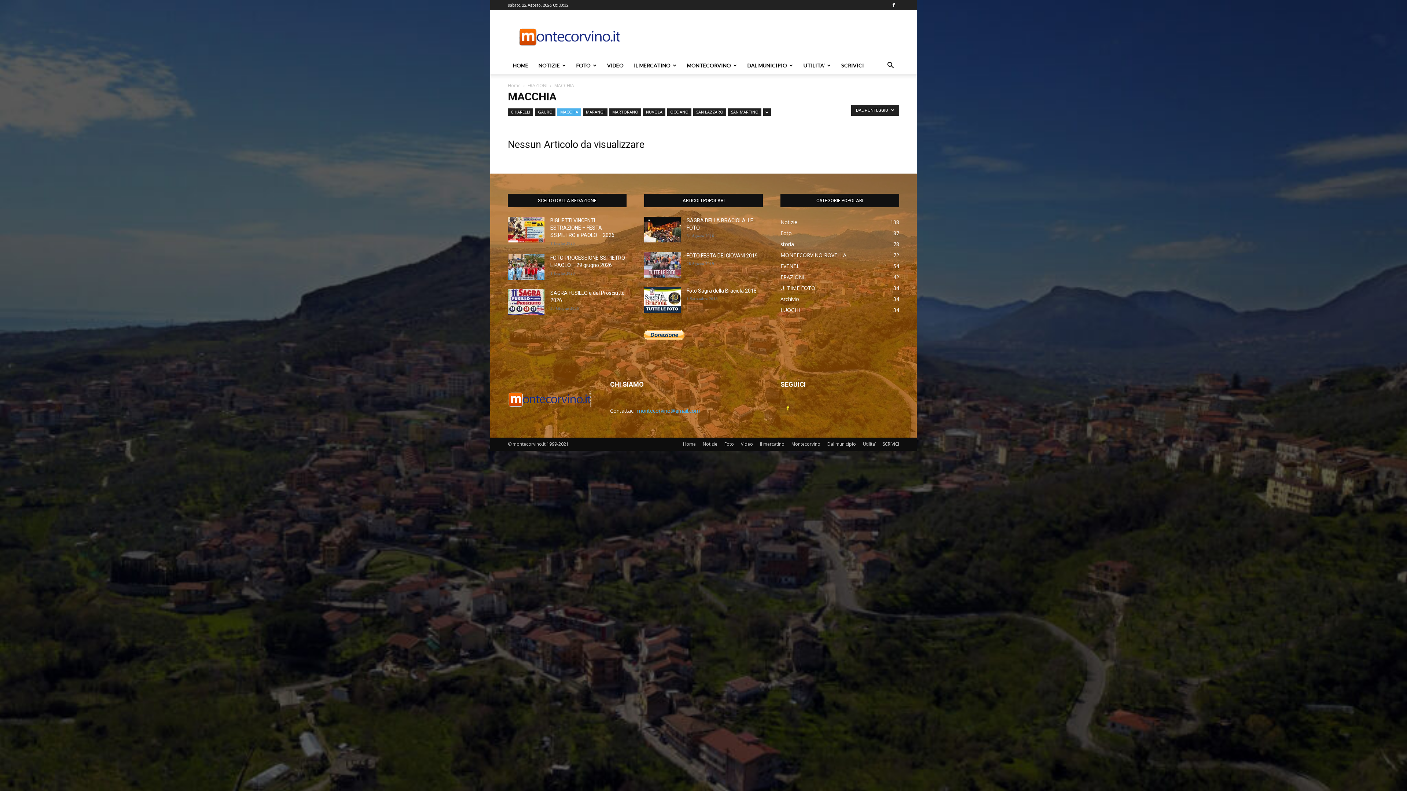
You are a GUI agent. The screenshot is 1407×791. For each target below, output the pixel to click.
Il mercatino (652, 65)
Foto (583, 65)
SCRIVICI (852, 65)
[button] (890, 66)
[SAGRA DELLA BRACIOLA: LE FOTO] (662, 229)
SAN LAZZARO (709, 112)
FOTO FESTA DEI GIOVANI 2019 (722, 256)
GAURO (545, 112)
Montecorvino (709, 65)
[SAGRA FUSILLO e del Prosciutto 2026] (526, 302)
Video (615, 65)
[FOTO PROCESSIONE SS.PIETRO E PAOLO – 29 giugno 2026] (526, 267)
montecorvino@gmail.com (668, 410)
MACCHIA (569, 112)
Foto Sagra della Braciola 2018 (722, 291)
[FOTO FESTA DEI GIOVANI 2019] (662, 265)
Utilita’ (814, 65)
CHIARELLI (520, 112)
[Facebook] (893, 5)
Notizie (549, 65)
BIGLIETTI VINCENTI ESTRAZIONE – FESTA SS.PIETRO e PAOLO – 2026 (582, 228)
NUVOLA (654, 112)
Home (520, 65)
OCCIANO (679, 112)
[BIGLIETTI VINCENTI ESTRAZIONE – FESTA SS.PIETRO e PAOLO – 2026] (526, 229)
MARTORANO (625, 112)
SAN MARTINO (744, 112)
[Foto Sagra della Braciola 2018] (662, 300)
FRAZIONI (537, 85)
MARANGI (595, 112)
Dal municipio (767, 65)
